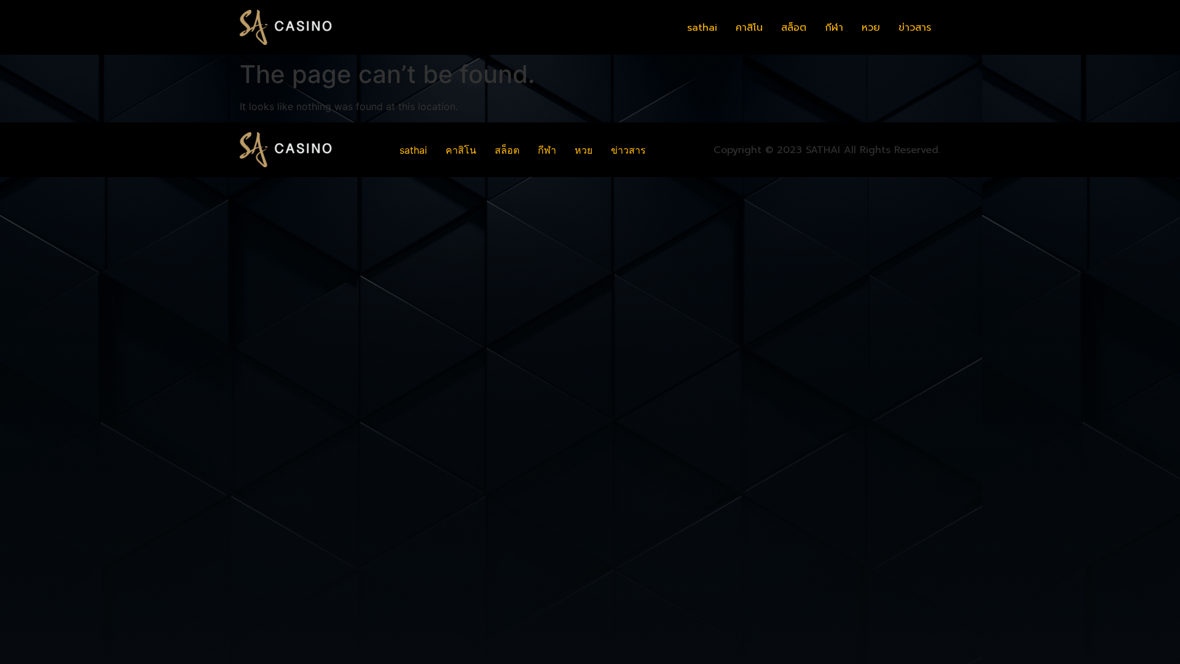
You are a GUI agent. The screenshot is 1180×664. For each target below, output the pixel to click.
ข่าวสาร (915, 27)
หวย (871, 27)
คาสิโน (749, 27)
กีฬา (834, 27)
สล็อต (793, 27)
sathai (702, 27)
